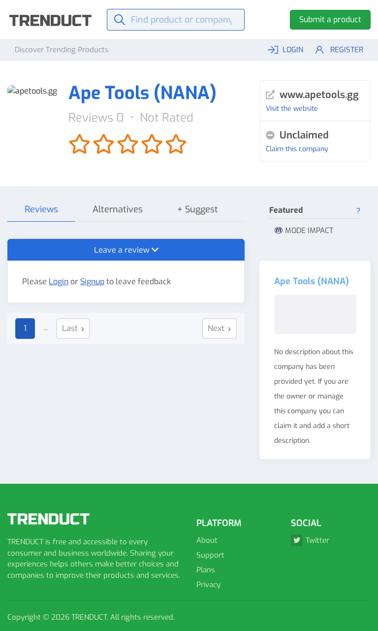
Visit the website (292, 108)
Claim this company (297, 149)
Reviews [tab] (41, 209)
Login (58, 281)
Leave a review (123, 250)
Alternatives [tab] (118, 209)
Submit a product (330, 19)
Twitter (317, 540)
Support (210, 555)
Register (346, 50)
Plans (205, 570)
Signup (92, 281)
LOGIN (293, 50)
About (207, 540)
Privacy (208, 585)
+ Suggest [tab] (197, 209)
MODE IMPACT (309, 230)
